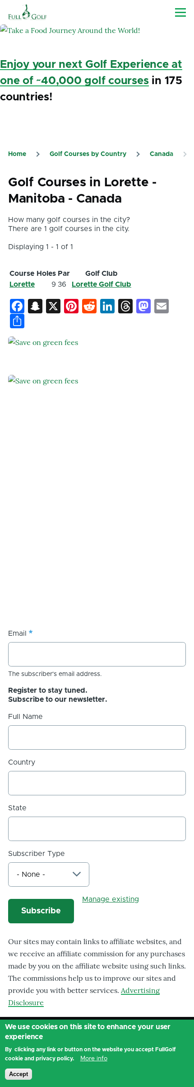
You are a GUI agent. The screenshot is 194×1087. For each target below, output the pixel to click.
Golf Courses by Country (88, 154)
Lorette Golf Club (101, 284)
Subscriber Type (36, 853)
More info (93, 1058)
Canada (161, 154)
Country (21, 762)
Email (17, 633)
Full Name (25, 716)
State (17, 808)
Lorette (22, 284)
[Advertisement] (75, 552)
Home (17, 154)
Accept (18, 1074)
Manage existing (110, 899)
